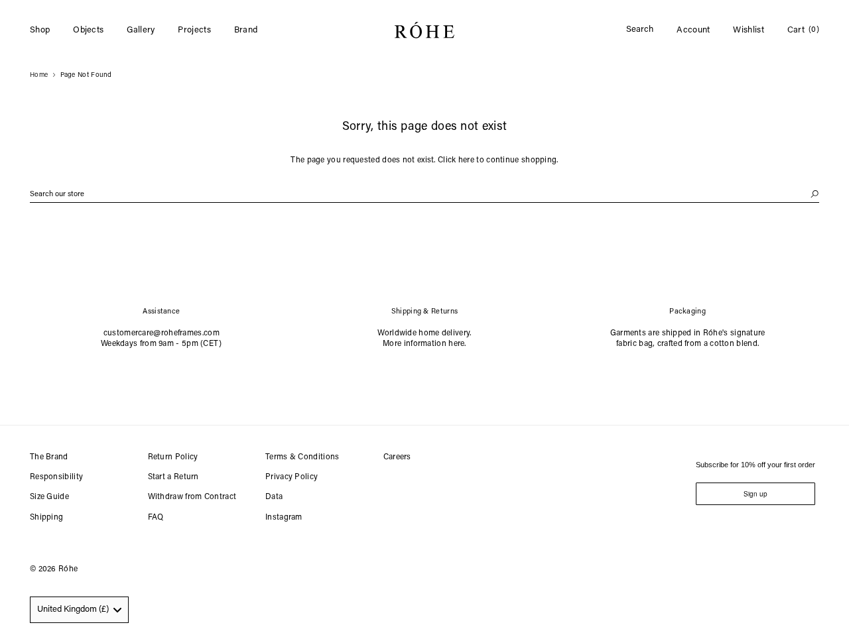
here (466, 160)
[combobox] (79, 610)
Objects (88, 30)
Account (693, 30)
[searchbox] (424, 194)
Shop (40, 30)
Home (39, 75)
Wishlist (748, 30)
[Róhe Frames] (424, 33)
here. (457, 344)
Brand (246, 30)
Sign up (755, 493)
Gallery (141, 30)
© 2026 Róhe (54, 569)
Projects (194, 30)
